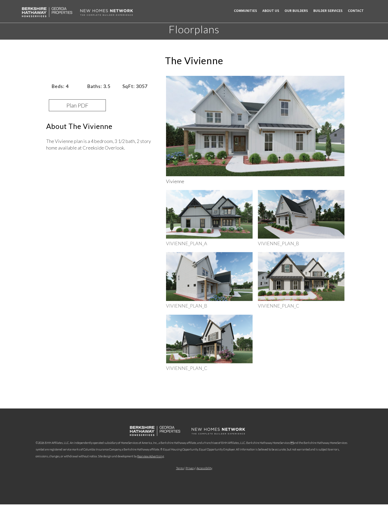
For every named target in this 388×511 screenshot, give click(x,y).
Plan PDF (77, 105)
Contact (356, 10)
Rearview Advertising (150, 456)
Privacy (190, 468)
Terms (180, 468)
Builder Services (328, 10)
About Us (270, 10)
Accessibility (204, 468)
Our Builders (296, 10)
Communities (245, 10)
